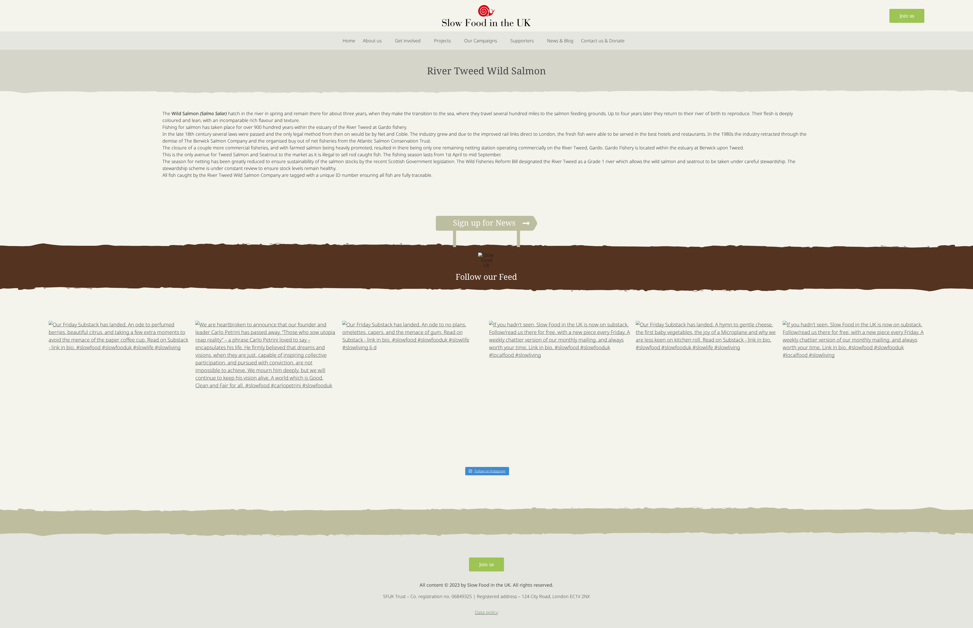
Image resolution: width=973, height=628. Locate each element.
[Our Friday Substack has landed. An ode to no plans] (413, 392)
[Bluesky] (91, 16)
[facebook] (53, 16)
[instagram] (78, 16)
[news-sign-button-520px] (486, 218)
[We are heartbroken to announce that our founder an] (266, 392)
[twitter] (65, 16)
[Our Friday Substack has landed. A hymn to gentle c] (706, 392)
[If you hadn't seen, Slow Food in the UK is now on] (560, 392)
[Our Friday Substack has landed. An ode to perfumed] (119, 392)
